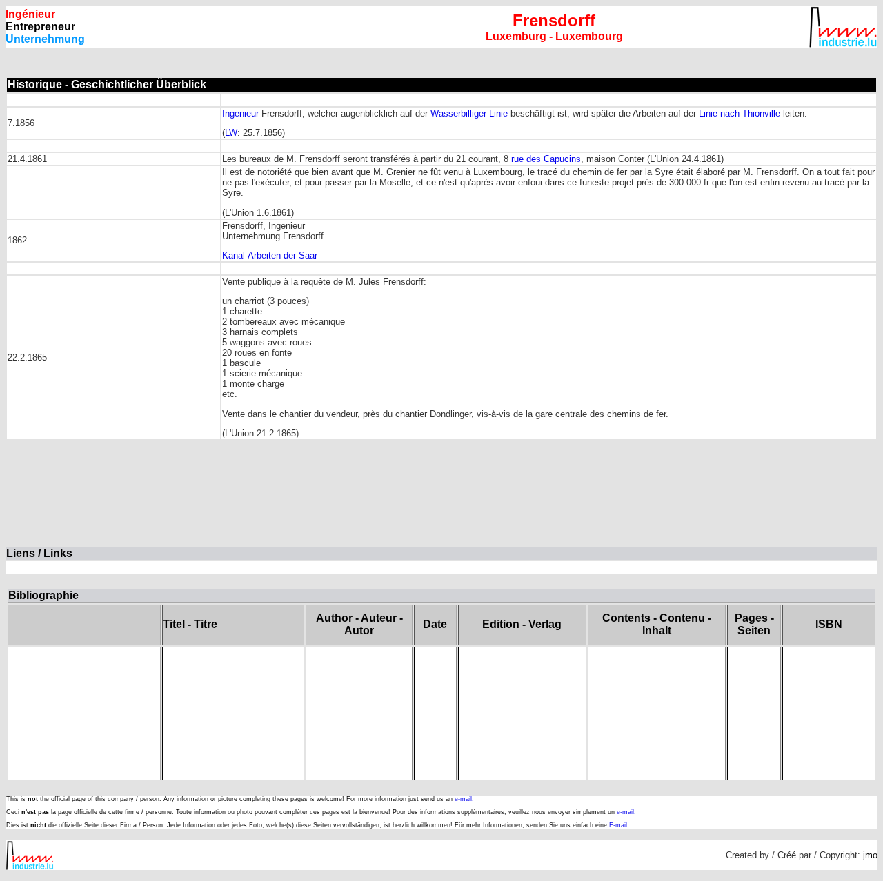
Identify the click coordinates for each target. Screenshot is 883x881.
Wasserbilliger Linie (469, 113)
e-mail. (464, 799)
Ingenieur (240, 113)
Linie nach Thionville (741, 113)
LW (231, 133)
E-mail (618, 825)
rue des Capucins (546, 159)
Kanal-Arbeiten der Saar (269, 255)
